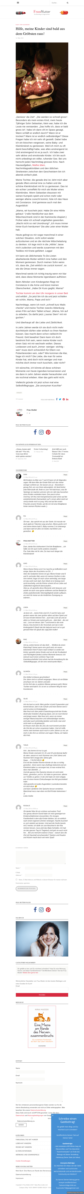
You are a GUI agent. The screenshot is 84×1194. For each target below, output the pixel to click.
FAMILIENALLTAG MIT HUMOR (27, 1139)
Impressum (20, 1178)
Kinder (19, 393)
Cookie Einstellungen (23, 1161)
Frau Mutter (32, 410)
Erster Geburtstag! (41, 449)
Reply (65, 475)
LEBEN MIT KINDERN (23, 1143)
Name (18, 868)
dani (25, 474)
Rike (25, 639)
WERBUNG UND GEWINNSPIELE (27, 1155)
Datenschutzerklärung (38, 1110)
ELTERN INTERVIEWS (24, 1151)
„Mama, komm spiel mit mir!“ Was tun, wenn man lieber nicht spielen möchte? (24, 452)
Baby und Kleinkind (23, 24)
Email (18, 986)
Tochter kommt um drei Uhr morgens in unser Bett (42, 293)
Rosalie (26, 806)
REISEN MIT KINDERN (24, 1147)
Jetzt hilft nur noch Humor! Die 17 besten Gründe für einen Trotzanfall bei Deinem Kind (60, 454)
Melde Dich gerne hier (30, 972)
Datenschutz (20, 1115)
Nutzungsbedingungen (36, 1115)
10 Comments (19, 399)
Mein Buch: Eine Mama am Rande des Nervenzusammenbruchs (38, 1171)
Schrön (26, 671)
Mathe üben (38, 165)
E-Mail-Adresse (19, 874)
